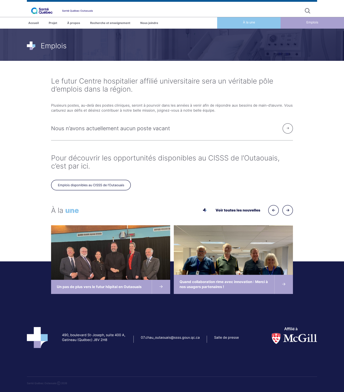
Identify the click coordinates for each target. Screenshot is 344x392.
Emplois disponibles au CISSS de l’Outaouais (91, 185)
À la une (249, 22)
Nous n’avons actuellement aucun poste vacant (110, 128)
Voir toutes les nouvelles (238, 210)
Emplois (312, 22)
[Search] (307, 11)
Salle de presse (226, 337)
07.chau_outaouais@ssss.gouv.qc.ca (170, 337)
